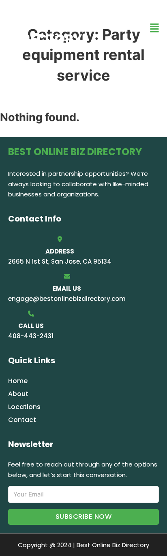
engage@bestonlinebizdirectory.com (67, 298)
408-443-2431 (31, 336)
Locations (24, 406)
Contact (22, 419)
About (18, 393)
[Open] (154, 28)
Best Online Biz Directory (60, 28)
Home (18, 381)
